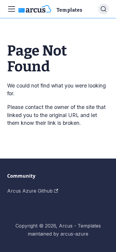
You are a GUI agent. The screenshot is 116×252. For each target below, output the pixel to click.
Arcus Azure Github (30, 191)
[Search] (103, 9)
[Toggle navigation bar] (11, 8)
